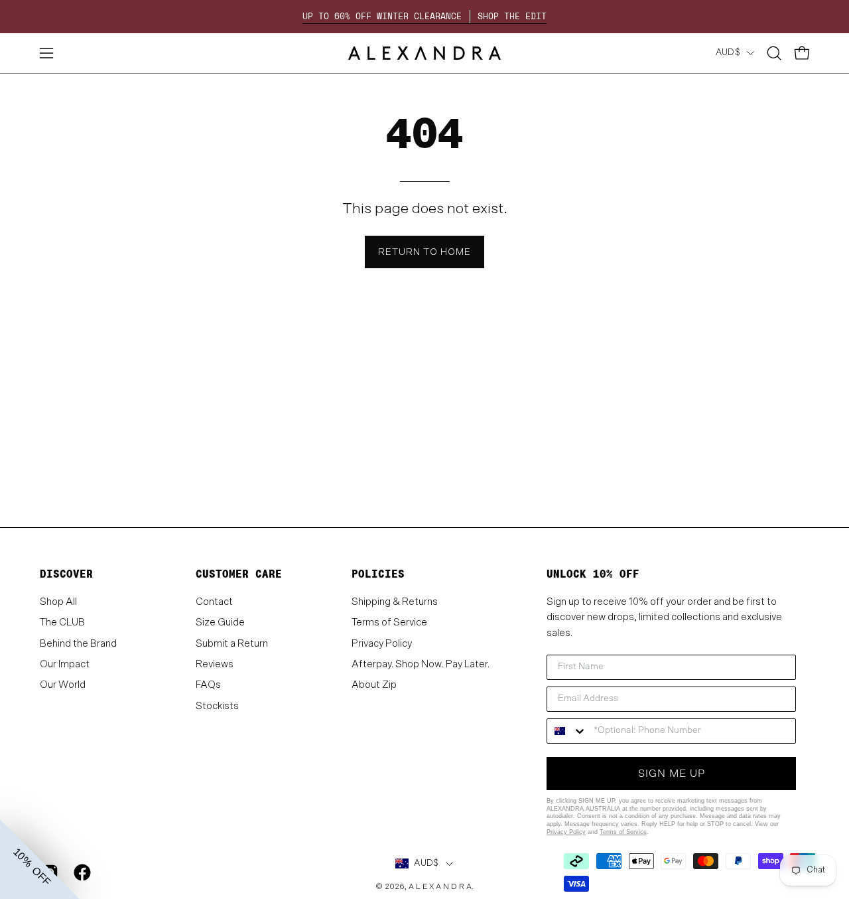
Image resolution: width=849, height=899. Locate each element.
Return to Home (424, 252)
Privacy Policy (382, 643)
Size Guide (220, 622)
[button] (774, 53)
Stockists (217, 705)
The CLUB (62, 622)
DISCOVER (66, 574)
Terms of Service (389, 622)
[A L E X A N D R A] (424, 53)
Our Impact (65, 664)
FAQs (208, 685)
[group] (424, 16)
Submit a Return (232, 643)
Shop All (58, 602)
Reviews (214, 664)
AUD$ (728, 52)
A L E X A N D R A (440, 886)
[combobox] (567, 731)
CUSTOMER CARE (239, 574)
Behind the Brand (78, 643)
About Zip (374, 685)
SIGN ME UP (671, 773)
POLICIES (378, 574)
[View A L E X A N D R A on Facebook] (80, 872)
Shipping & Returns (395, 602)
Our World (63, 685)
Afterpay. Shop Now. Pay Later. (421, 664)
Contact (214, 602)
